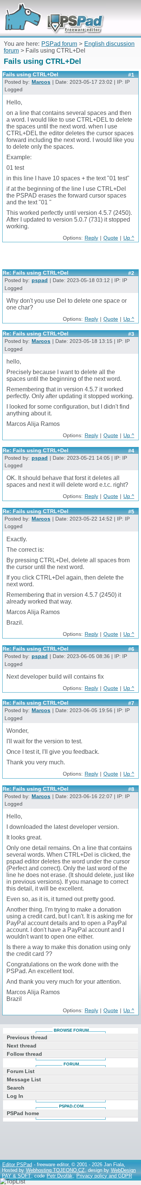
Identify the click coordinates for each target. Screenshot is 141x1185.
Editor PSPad (17, 1164)
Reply (91, 238)
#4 (131, 451)
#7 (131, 703)
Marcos (41, 82)
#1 (131, 75)
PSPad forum (59, 44)
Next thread (21, 1046)
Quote (110, 238)
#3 (131, 334)
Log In (15, 1096)
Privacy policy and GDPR (104, 1176)
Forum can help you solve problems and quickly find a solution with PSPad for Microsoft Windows (51, 10)
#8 (131, 789)
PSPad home (23, 1113)
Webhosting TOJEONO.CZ (55, 1170)
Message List (24, 1079)
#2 (131, 273)
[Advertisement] (71, 258)
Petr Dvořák (60, 1176)
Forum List (21, 1071)
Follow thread (24, 1054)
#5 (131, 512)
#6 (131, 649)
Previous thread (27, 1037)
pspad (40, 280)
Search (15, 1088)
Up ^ (128, 238)
